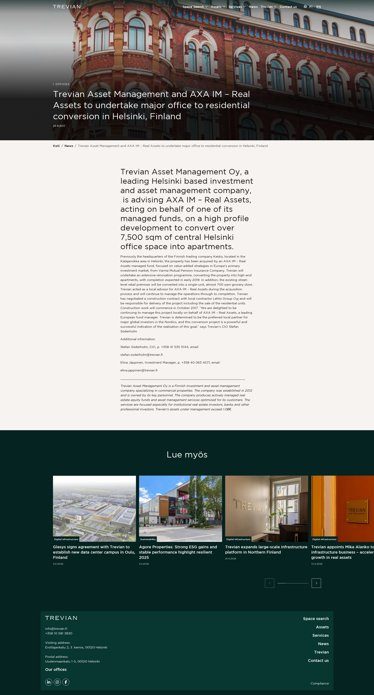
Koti (56, 145)
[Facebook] (65, 682)
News (253, 6)
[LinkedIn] (48, 682)
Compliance (320, 683)
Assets (216, 6)
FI (310, 6)
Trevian (267, 6)
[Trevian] (66, 6)
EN (318, 6)
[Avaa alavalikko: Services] (244, 6)
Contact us (288, 6)
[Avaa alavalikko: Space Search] (206, 6)
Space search (316, 618)
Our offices (56, 669)
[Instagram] (57, 682)
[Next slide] (316, 583)
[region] (187, 521)
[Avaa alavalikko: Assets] (224, 6)
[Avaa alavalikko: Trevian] (275, 6)
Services (235, 6)
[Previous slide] (269, 583)
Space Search (193, 6)
